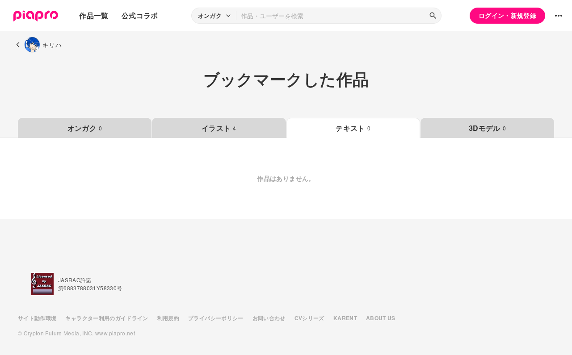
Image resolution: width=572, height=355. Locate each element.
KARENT (345, 318)
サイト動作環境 (37, 318)
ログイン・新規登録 (507, 15)
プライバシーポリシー (216, 318)
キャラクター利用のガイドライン (106, 318)
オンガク (84, 128)
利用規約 (168, 318)
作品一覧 (93, 15)
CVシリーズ (309, 318)
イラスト (219, 128)
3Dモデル (487, 128)
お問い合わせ (269, 318)
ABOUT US (380, 318)
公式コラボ (140, 15)
